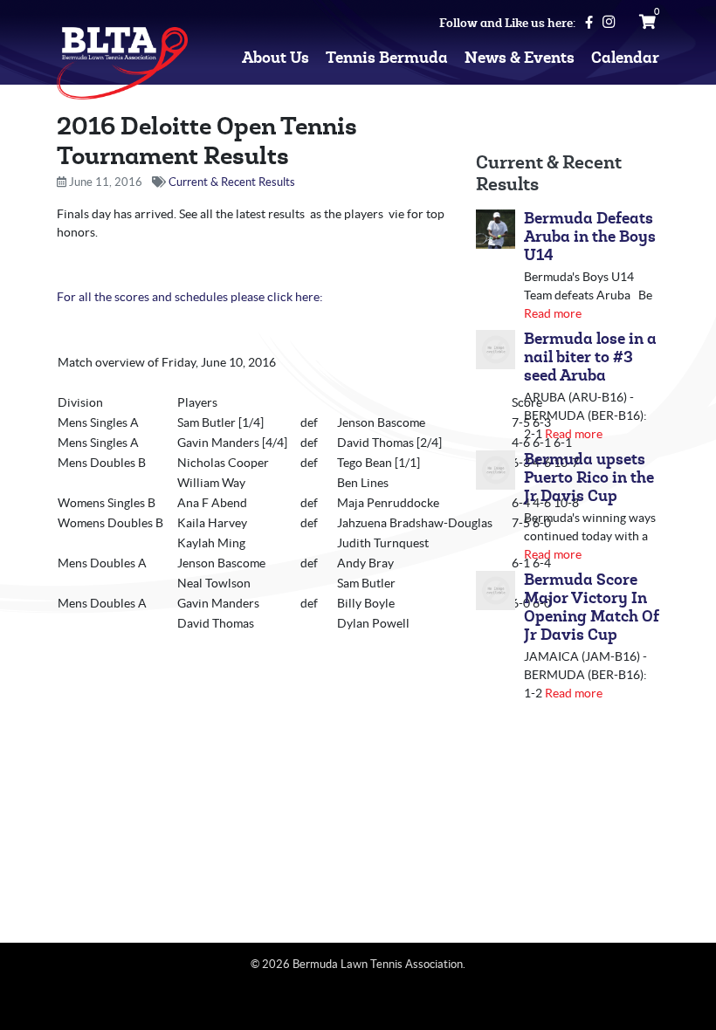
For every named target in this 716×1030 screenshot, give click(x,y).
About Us (275, 58)
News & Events (520, 58)
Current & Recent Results (232, 182)
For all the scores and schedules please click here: (190, 297)
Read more (553, 313)
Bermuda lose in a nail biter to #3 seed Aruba (590, 357)
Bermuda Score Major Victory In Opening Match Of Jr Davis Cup (591, 607)
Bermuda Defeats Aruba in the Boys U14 (590, 237)
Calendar (625, 58)
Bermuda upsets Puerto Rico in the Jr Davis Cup (589, 478)
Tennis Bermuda (387, 58)
